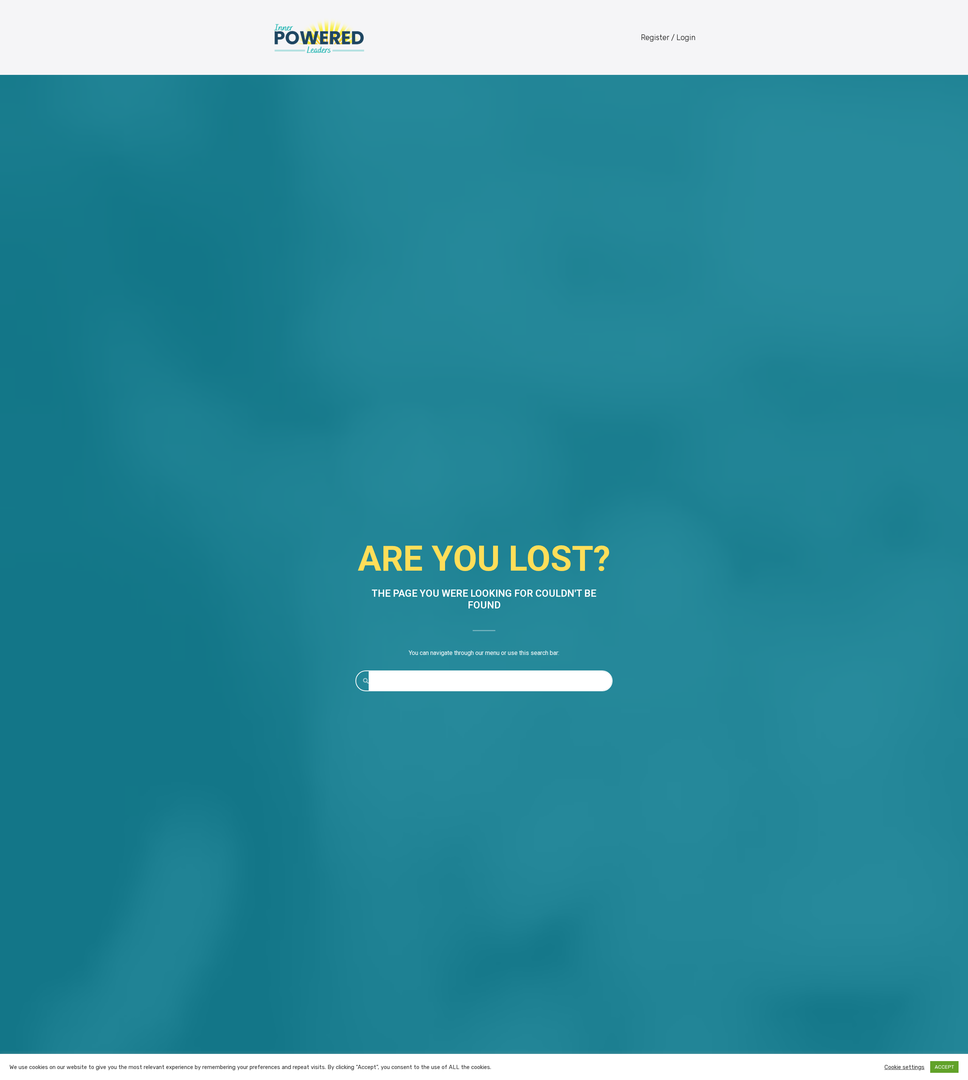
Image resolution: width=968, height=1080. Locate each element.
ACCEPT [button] (944, 1067)
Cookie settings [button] (904, 1067)
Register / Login (668, 37)
